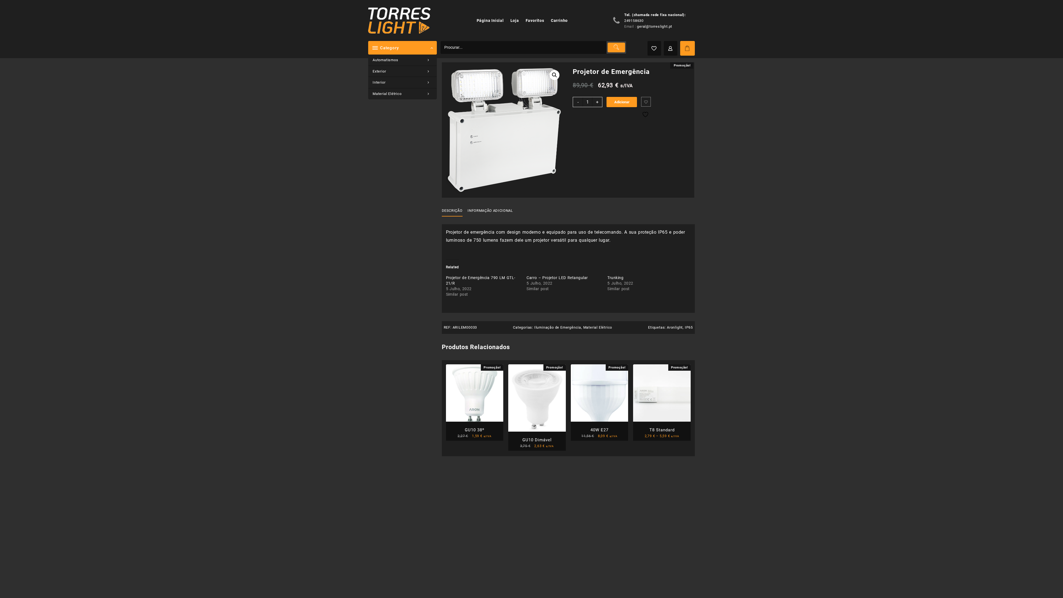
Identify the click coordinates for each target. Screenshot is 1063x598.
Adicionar (621, 102)
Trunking (615, 277)
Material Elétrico (387, 94)
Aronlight (675, 327)
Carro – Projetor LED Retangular (557, 277)
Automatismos (385, 60)
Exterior (379, 71)
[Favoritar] (646, 102)
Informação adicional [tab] (490, 210)
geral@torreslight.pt (654, 26)
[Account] (670, 48)
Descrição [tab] (452, 210)
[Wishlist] (654, 48)
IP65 (689, 327)
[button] (554, 75)
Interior (379, 82)
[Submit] (616, 47)
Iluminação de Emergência (557, 327)
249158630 (634, 21)
